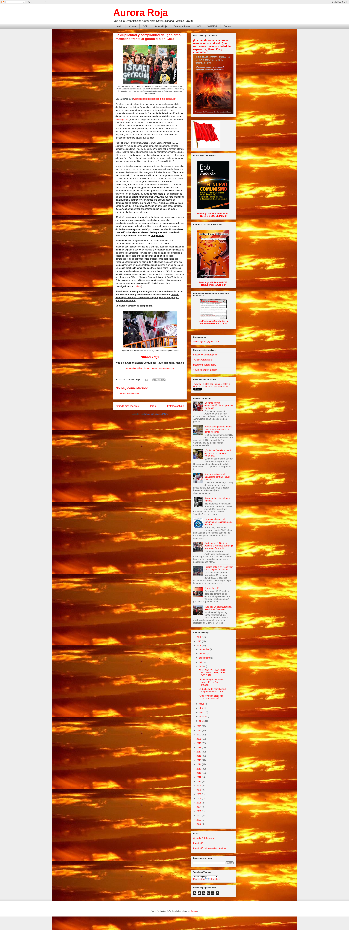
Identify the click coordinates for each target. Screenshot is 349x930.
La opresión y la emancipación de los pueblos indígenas (218, 405)
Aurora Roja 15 (211, 588)
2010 (199, 781)
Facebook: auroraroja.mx (205, 355)
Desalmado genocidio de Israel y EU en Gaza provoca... (211, 682)
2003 (199, 811)
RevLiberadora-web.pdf (213, 285)
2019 (199, 743)
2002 (199, 815)
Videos (132, 26)
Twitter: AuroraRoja (202, 360)
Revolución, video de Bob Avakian (209, 848)
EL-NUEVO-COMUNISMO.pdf (215, 214)
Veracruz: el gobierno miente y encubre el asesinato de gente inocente (218, 429)
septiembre (204, 658)
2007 (199, 794)
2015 (199, 760)
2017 (199, 752)
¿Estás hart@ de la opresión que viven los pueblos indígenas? (218, 453)
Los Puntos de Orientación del (213, 322)
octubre (203, 653)
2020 (199, 739)
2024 (199, 645)
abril (201, 708)
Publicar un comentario (129, 393)
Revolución (198, 843)
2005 (199, 803)
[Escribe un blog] (156, 379)
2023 (199, 726)
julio (201, 662)
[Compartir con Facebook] (161, 379)
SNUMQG (212, 26)
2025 (199, 641)
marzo (202, 712)
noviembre (204, 649)
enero (202, 721)
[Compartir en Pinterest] (164, 379)
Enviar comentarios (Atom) (156, 414)
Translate (215, 879)
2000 (199, 824)
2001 (199, 820)
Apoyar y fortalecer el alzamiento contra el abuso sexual (217, 477)
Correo (227, 26)
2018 (199, 747)
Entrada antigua (175, 406)
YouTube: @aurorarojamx (205, 370)
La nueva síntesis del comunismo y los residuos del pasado (218, 522)
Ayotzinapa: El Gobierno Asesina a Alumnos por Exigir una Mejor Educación (218, 545)
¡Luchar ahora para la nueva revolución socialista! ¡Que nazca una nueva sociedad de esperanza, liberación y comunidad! (212, 46)
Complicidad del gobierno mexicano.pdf (154, 98)
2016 (199, 756)
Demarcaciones (182, 26)
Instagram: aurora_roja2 (204, 365)
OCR (145, 26)
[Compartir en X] (159, 379)
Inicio (119, 26)
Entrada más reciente (127, 406)
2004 (199, 807)
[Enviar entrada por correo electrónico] (146, 379)
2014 (199, 764)
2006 (199, 798)
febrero (202, 716)
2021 (199, 735)
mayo (202, 704)
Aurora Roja (140, 12)
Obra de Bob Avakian (203, 838)
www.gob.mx (122, 119)
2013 (199, 769)
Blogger (194, 911)
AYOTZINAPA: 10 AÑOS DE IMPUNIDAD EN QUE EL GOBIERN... (212, 672)
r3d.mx (138, 286)
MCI (199, 26)
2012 (199, 773)
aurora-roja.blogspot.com (163, 368)
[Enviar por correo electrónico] (153, 379)
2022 (199, 730)
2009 (199, 786)
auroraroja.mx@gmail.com (137, 368)
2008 (199, 790)
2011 (199, 777)
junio (201, 666)
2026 (199, 637)
